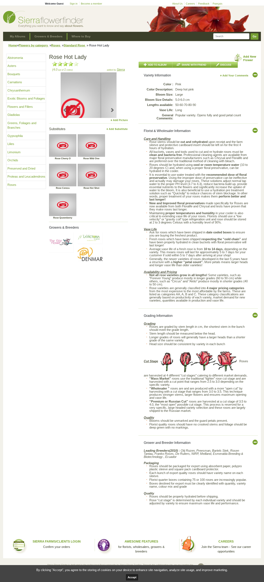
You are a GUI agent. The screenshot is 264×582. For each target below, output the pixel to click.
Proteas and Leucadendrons (26, 176)
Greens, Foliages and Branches (21, 125)
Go (254, 36)
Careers (190, 3)
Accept (132, 577)
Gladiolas (13, 114)
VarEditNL (234, 75)
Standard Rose (75, 45)
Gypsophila (15, 136)
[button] (65, 109)
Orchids (12, 160)
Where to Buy (81, 36)
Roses (56, 45)
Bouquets (13, 74)
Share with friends (191, 65)
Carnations (14, 82)
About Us (177, 3)
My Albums (17, 36)
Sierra (121, 69)
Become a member (91, 3)
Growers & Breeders (48, 36)
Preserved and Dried (21, 168)
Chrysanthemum (18, 90)
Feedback (203, 3)
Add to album (155, 65)
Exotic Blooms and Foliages (26, 98)
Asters (11, 66)
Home (12, 45)
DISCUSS (224, 65)
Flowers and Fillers (20, 106)
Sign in (74, 3)
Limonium (14, 152)
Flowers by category (34, 45)
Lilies (10, 144)
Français (217, 3)
